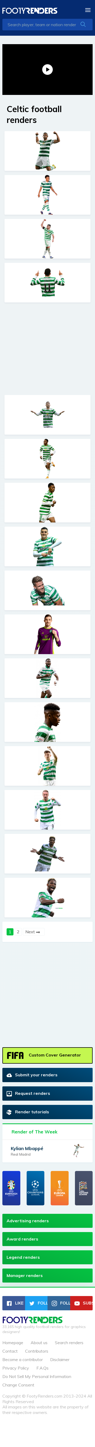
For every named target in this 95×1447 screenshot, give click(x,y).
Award (22, 1239)
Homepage (12, 1342)
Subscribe (87, 1303)
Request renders (32, 1093)
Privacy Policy (15, 1368)
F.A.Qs (42, 1368)
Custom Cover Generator (54, 1055)
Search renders (69, 1342)
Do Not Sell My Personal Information (36, 1376)
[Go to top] (32, 1321)
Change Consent (18, 1385)
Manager (25, 1275)
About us (39, 1342)
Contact (10, 1351)
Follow (42, 1303)
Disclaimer (59, 1359)
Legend (23, 1257)
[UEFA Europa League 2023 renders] (60, 1188)
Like (18, 1303)
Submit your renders (36, 1074)
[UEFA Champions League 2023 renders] (36, 1188)
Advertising (28, 1220)
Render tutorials (31, 1111)
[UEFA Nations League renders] (84, 1188)
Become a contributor (22, 1359)
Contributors (36, 1351)
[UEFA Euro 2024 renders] (11, 1188)
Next (30, 931)
